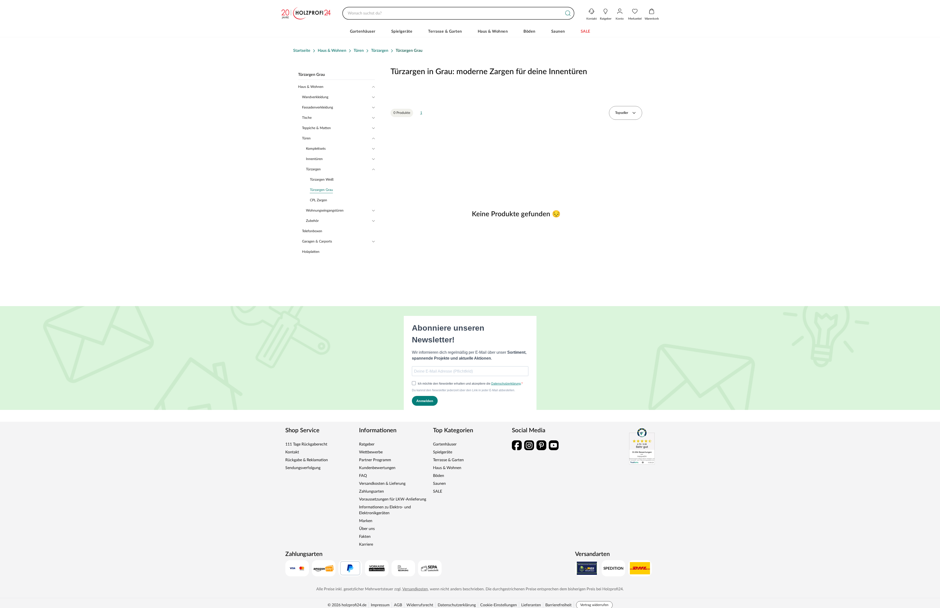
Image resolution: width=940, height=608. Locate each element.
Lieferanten (531, 605)
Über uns (367, 529)
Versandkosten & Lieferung (382, 484)
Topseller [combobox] (621, 113)
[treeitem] (342, 190)
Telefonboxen (312, 231)
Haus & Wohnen (493, 31)
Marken (365, 521)
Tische (307, 118)
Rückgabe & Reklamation (306, 460)
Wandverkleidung (315, 97)
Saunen (558, 31)
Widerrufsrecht (419, 605)
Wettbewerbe (371, 452)
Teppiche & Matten (316, 128)
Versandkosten (415, 589)
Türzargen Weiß (321, 179)
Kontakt (292, 452)
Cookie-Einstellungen (498, 605)
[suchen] (568, 13)
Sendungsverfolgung (302, 468)
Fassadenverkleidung (317, 107)
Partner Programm (375, 460)
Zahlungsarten (371, 491)
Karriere (366, 544)
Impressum (380, 605)
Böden (529, 31)
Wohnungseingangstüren (325, 210)
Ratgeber (367, 444)
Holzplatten (310, 252)
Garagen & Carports (317, 241)
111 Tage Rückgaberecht (306, 444)
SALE (585, 31)
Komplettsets (316, 148)
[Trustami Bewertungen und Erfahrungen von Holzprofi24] (642, 446)
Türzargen (313, 169)
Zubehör (312, 221)
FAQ (363, 476)
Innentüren (314, 159)
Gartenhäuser (363, 31)
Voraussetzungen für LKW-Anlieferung (392, 499)
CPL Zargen (318, 200)
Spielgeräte (402, 31)
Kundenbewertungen (377, 468)
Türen (306, 138)
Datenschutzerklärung (457, 605)
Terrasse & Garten (445, 31)
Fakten (365, 537)
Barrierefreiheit (558, 605)
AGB (398, 605)
